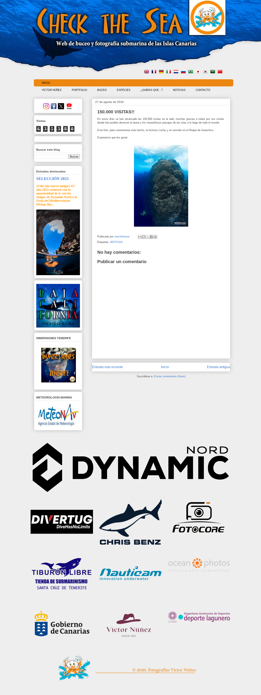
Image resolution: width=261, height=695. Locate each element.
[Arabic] (213, 72)
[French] (155, 72)
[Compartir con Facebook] (151, 237)
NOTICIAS (179, 90)
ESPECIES (123, 90)
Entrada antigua (218, 367)
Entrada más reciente (107, 367)
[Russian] (184, 72)
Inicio (165, 367)
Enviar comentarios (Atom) (170, 376)
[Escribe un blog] (144, 237)
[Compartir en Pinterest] (155, 237)
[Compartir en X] (148, 237)
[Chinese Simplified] (221, 72)
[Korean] (206, 72)
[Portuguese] (191, 72)
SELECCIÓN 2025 (52, 179)
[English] (147, 72)
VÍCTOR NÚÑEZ (52, 90)
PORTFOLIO (79, 90)
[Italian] (169, 72)
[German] (162, 72)
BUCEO (102, 90)
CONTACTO (203, 90)
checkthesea (122, 236)
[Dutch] (177, 72)
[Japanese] (199, 72)
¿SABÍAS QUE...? (152, 90)
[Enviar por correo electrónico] (140, 237)
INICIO (46, 82)
